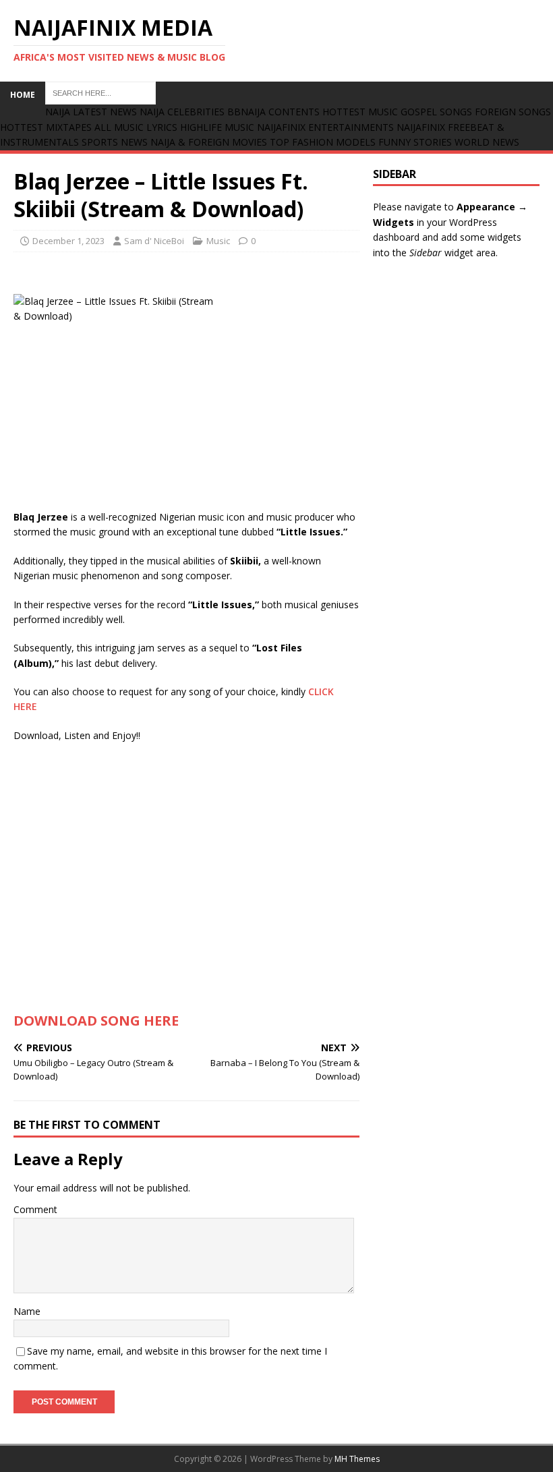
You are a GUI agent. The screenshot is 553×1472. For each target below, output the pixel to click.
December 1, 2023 (68, 241)
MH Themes (357, 1459)
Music (218, 241)
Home (22, 94)
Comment (35, 1209)
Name (26, 1311)
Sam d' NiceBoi (154, 241)
